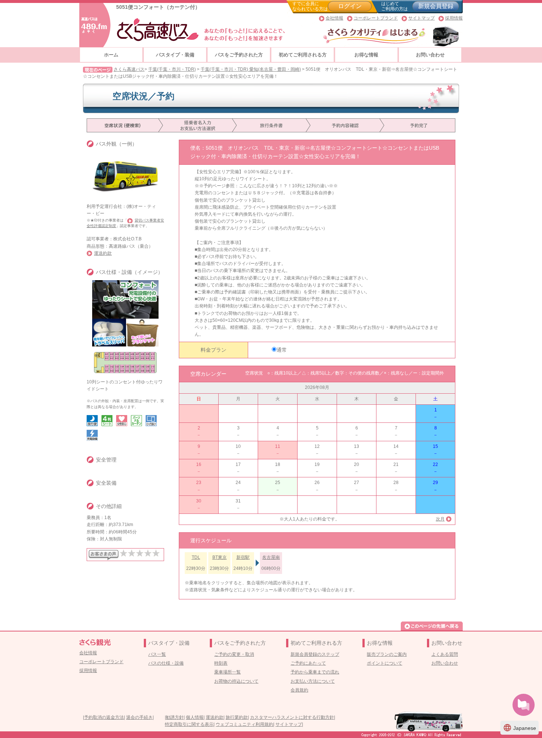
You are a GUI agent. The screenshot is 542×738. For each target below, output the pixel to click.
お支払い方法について (313, 681)
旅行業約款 (237, 717)
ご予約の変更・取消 (234, 654)
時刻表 (220, 663)
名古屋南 (271, 557)
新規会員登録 (436, 6)
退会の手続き (139, 717)
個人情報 (195, 717)
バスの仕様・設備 (166, 663)
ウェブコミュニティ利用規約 (244, 724)
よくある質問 (444, 654)
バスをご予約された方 (239, 55)
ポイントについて (384, 663)
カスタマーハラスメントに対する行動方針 (292, 717)
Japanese (519, 727)
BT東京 (219, 557)
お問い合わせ (430, 55)
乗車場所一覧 (227, 672)
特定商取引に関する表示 (189, 724)
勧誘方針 (175, 717)
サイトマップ (421, 18)
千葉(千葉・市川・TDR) (172, 69)
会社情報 (334, 18)
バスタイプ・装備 (175, 55)
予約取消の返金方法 (104, 717)
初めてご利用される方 (303, 55)
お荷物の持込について (236, 681)
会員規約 (299, 690)
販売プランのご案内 (387, 654)
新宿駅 (243, 557)
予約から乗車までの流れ (315, 672)
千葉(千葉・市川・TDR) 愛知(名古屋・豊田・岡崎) (251, 69)
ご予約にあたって (308, 663)
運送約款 (103, 253)
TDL (196, 557)
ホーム (111, 55)
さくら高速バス (129, 69)
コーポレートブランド (376, 18)
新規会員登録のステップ (315, 654)
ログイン (350, 6)
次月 (440, 519)
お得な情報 (366, 55)
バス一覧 (157, 654)
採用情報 (454, 18)
